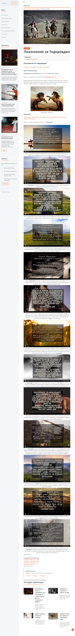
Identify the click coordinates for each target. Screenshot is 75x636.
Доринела (59, 117)
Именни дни (4, 24)
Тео (40, 117)
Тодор (48, 117)
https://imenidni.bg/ (5, 191)
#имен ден (26, 580)
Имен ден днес (4, 15)
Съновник (3, 37)
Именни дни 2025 (28, 566)
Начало (25, 8)
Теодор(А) (44, 117)
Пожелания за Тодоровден (31, 59)
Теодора (25, 118)
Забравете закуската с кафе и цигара (64, 590)
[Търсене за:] (6, 3)
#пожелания (31, 580)
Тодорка (33, 118)
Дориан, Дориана (30, 117)
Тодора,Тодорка (53, 117)
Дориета (37, 117)
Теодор (64, 117)
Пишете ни (5, 183)
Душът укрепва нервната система (40, 615)
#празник (37, 580)
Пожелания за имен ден (29, 564)
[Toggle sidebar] (24, 2)
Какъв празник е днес (6, 18)
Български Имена (5, 27)
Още (4, 150)
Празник (28, 575)
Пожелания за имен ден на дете (31, 562)
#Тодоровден (42, 580)
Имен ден (33, 8)
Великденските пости (50, 77)
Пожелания (29, 8)
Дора (25, 117)
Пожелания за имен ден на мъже (31, 561)
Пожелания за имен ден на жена (31, 559)
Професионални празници (8, 30)
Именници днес (5, 21)
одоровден (26, 67)
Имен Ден (35, 575)
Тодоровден (38, 8)
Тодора (29, 118)
